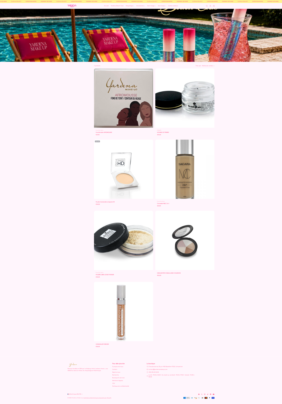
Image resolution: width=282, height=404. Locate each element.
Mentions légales (117, 380)
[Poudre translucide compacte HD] (123, 169)
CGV (113, 383)
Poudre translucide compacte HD (105, 202)
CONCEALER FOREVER (102, 344)
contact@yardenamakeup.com (157, 369)
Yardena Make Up (77, 398)
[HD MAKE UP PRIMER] (184, 98)
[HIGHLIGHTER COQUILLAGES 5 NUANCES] (184, 240)
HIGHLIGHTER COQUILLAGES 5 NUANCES (169, 273)
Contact (114, 369)
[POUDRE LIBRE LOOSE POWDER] (123, 240)
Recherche (115, 375)
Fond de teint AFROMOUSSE (104, 132)
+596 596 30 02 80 (153, 372)
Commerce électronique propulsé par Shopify (97, 398)
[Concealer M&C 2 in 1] (184, 169)
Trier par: (198, 65)
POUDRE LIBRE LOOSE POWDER (105, 275)
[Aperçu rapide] (151, 72)
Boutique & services (118, 377)
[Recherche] (206, 5)
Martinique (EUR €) (75, 394)
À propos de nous (117, 366)
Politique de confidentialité (120, 386)
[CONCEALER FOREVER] (123, 311)
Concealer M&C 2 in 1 (163, 203)
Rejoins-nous (116, 372)
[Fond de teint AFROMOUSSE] (123, 98)
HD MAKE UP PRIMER (163, 132)
